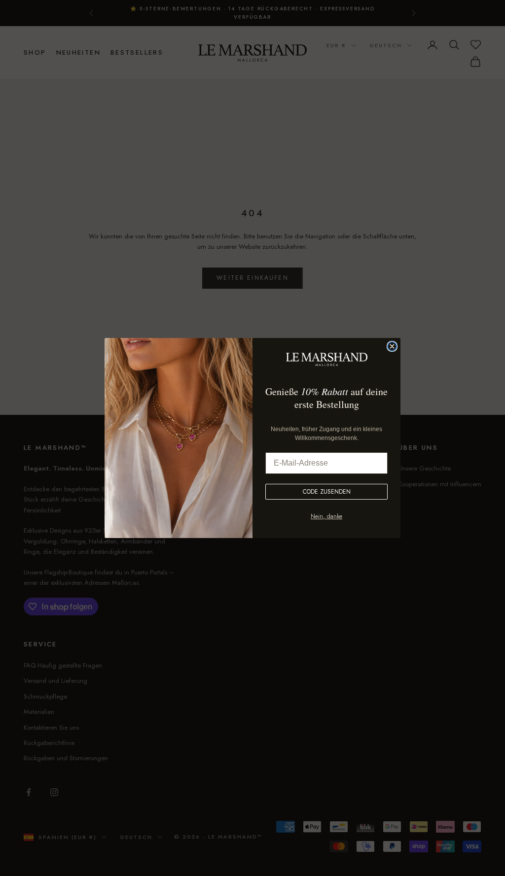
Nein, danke (326, 516)
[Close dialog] (392, 346)
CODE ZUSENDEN (327, 491)
